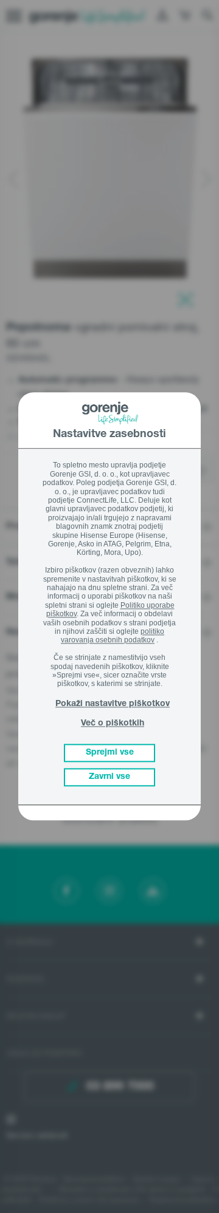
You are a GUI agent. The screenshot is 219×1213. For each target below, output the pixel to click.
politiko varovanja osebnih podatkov (112, 635)
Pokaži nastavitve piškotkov (112, 705)
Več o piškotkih (112, 723)
